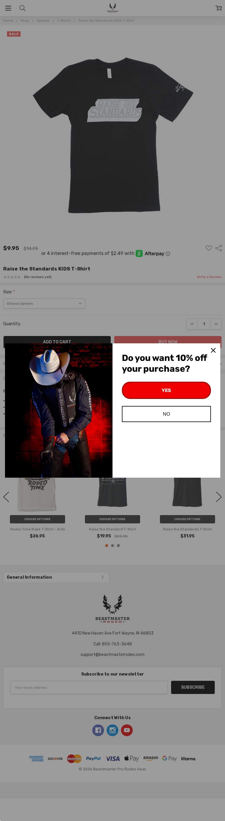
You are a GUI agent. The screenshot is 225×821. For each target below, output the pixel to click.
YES (166, 390)
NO (166, 414)
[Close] (213, 350)
